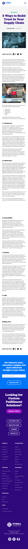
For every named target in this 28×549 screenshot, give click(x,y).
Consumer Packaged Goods (19, 476)
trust (15, 65)
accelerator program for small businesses (12, 272)
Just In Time (5, 486)
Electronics (17, 480)
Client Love (4, 449)
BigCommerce (18, 451)
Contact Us (14, 433)
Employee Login (14, 425)
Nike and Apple (16, 136)
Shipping (4, 473)
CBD (16, 473)
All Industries (18, 489)
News (3, 499)
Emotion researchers (6, 255)
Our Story (4, 454)
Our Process (5, 451)
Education (4, 496)
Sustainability (5, 456)
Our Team (4, 446)
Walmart (17, 459)
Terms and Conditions (7, 511)
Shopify (16, 446)
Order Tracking (5, 476)
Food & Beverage (19, 482)
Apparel (17, 471)
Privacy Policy (5, 508)
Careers (14, 429)
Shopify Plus (18, 449)
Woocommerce (18, 454)
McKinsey (4, 163)
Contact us (21, 342)
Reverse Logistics (6, 478)
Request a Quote (14, 411)
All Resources (5, 501)
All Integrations (18, 464)
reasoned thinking (10, 297)
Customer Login (14, 421)
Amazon (17, 456)
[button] (25, 3)
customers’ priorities (8, 281)
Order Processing (6, 471)
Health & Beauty (18, 487)
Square (16, 461)
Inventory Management (7, 481)
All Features (5, 488)
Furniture (17, 484)
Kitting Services (5, 483)
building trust (11, 105)
